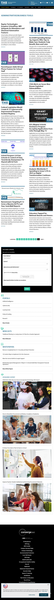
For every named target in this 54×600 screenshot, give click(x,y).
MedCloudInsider (27, 559)
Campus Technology (27, 550)
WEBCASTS (7, 331)
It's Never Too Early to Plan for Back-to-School (15, 448)
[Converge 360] (27, 532)
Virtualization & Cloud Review (27, 582)
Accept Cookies (44, 594)
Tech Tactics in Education (27, 578)
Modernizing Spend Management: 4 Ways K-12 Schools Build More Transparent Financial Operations (26, 363)
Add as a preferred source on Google (34, 3)
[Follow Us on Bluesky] (40, 2)
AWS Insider (27, 546)
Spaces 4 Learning (27, 573)
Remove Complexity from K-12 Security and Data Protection (18, 350)
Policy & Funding (7, 314)
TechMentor (27, 575)
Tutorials (13, 7)
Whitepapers (8, 347)
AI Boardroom (27, 541)
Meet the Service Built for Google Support (14, 358)
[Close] (48, 584)
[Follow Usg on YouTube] (47, 2)
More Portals (6, 323)
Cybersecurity (6, 305)
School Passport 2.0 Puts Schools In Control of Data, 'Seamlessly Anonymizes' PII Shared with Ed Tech (12, 158)
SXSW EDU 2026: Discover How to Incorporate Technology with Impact (21, 380)
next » (42, 239)
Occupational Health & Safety (27, 562)
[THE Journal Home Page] (8, 2)
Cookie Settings (32, 594)
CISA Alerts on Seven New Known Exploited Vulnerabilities (39, 86)
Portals (6, 298)
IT (43, 7)
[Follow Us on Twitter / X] (45, 2)
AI (35, 7)
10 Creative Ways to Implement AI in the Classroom (16, 354)
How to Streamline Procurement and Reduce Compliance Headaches (21, 414)
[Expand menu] (52, 3)
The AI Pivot (27, 580)
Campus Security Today (27, 548)
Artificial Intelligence (8, 301)
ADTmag (27, 544)
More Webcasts (7, 338)
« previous (12, 239)
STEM (32, 7)
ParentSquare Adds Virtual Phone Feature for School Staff (12, 69)
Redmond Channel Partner (27, 569)
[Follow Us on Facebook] (43, 2)
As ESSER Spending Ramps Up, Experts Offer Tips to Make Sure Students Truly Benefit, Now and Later (40, 40)
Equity (39, 7)
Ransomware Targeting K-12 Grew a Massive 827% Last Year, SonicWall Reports (12, 203)
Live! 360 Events (27, 555)
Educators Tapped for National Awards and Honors (41, 214)
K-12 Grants (20, 7)
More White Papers (8, 369)
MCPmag (27, 557)
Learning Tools (6, 310)
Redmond (27, 566)
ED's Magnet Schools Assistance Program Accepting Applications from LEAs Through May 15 (41, 127)
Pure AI (27, 564)
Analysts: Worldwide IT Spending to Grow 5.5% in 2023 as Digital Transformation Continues (40, 172)
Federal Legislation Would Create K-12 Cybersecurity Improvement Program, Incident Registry (11, 110)
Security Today (27, 571)
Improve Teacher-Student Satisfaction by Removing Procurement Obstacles (22, 482)
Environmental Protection (27, 553)
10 (38, 239)
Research (27, 7)
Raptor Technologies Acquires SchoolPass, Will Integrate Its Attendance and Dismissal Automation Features (12, 28)
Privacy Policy (15, 272)
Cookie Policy (44, 591)
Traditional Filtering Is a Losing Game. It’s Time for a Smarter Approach (21, 334)
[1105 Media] (27, 538)
